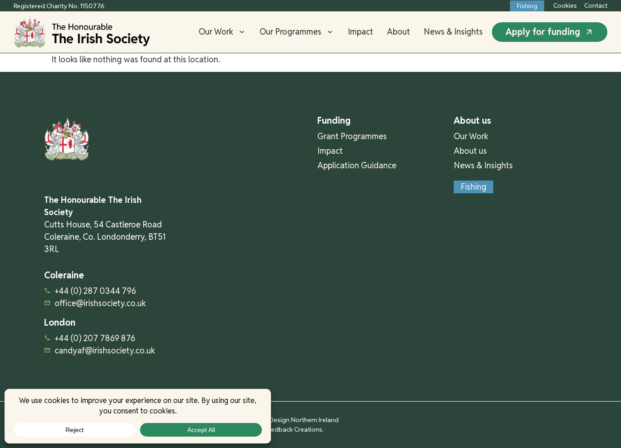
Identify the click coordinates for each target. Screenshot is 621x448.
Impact (360, 31)
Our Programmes (290, 31)
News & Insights (453, 31)
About (398, 31)
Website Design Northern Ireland (291, 420)
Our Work (216, 31)
